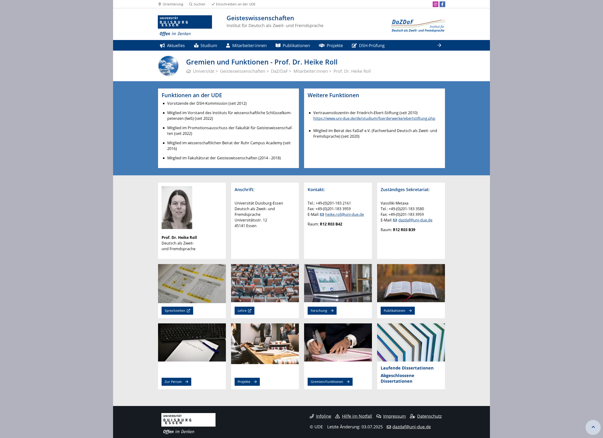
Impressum (394, 416)
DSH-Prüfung (372, 45)
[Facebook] (442, 4)
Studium (208, 45)
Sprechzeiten (175, 310)
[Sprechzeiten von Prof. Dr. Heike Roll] (192, 283)
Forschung (319, 310)
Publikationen (296, 45)
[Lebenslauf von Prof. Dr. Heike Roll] (192, 342)
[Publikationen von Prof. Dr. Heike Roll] (411, 282)
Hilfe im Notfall (357, 416)
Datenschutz (429, 416)
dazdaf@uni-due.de (415, 220)
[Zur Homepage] (185, 25)
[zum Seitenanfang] (593, 427)
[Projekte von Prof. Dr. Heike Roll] (265, 343)
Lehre (242, 310)
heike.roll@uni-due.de (344, 214)
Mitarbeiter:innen (249, 45)
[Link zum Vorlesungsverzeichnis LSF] (265, 282)
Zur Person (173, 381)
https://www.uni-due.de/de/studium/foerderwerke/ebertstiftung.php (374, 118)
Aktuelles (176, 45)
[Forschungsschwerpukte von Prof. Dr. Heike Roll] (338, 282)
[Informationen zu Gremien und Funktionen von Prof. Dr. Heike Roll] (338, 342)
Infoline (323, 416)
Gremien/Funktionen (327, 381)
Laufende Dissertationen (407, 368)
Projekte (335, 45)
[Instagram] (435, 4)
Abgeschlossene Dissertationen (397, 378)
